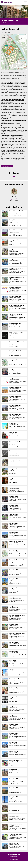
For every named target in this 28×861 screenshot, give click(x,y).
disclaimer (14, 858)
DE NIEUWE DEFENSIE (7, 166)
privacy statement (14, 859)
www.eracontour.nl (14, 856)
